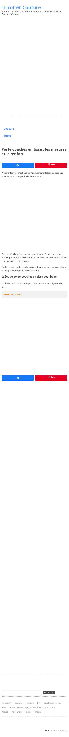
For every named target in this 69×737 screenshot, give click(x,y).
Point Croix (17, 712)
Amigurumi (6, 703)
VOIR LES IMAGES (13, 294)
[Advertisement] (26, 65)
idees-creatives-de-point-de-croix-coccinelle (29, 707)
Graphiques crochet (52, 703)
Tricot (7, 135)
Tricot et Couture (21, 7)
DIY (38, 703)
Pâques (5, 712)
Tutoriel (37, 712)
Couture (9, 128)
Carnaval (19, 703)
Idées (4, 707)
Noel (54, 707)
